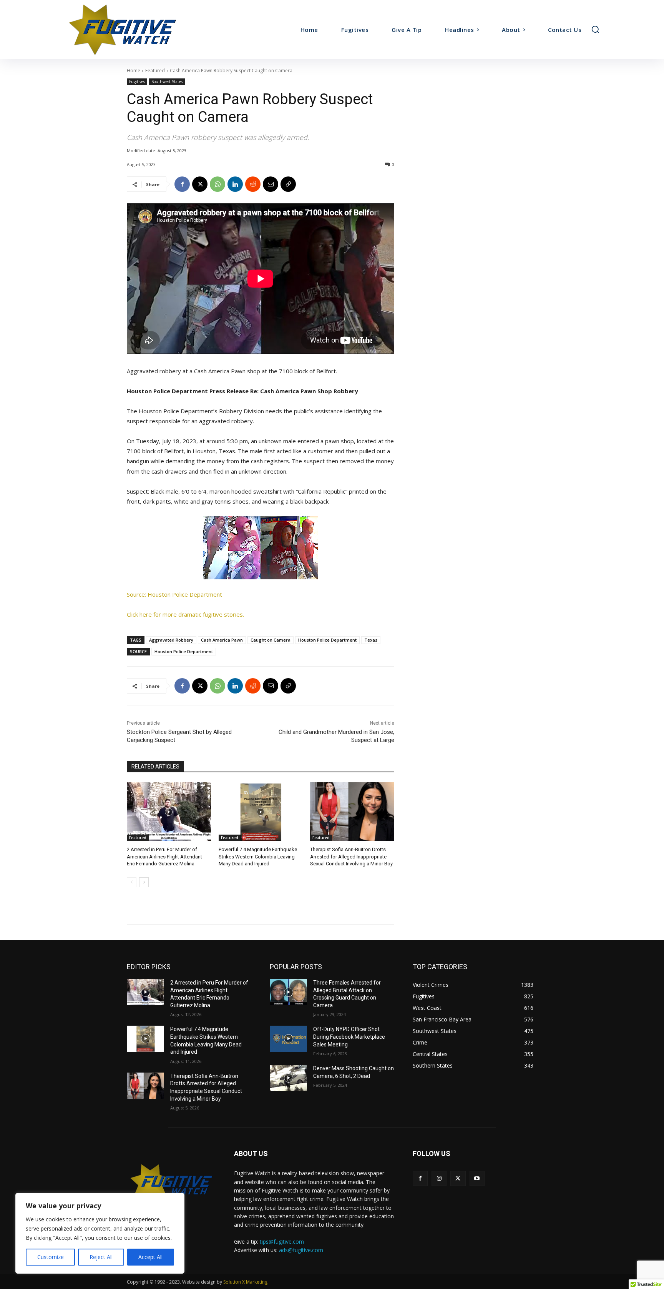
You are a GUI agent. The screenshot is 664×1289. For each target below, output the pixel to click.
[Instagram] (439, 1178)
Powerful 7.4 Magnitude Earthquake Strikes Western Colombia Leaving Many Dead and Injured (258, 856)
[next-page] (144, 882)
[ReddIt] (253, 184)
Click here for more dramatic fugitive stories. (185, 614)
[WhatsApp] (217, 184)
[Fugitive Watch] (131, 29)
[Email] (270, 184)
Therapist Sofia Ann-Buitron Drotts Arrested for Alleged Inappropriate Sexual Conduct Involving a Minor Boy (351, 856)
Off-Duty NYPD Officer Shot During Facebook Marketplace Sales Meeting (349, 1036)
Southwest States (167, 81)
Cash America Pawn (222, 640)
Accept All (150, 1257)
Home (133, 70)
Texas (370, 640)
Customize (50, 1257)
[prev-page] (131, 882)
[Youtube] (477, 1178)
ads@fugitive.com (301, 1250)
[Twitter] (457, 1178)
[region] (99, 1233)
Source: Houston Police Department (174, 594)
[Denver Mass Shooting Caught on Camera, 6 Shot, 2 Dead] (288, 1078)
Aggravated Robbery (171, 640)
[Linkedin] (235, 184)
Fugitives (137, 81)
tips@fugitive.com (282, 1241)
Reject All (101, 1257)
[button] (595, 29)
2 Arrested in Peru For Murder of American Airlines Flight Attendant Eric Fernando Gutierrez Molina (164, 856)
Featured (155, 70)
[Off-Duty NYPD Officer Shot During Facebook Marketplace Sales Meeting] (288, 1039)
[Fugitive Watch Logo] (171, 1183)
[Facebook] (182, 184)
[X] (200, 184)
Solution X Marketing (245, 1282)
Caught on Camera (270, 640)
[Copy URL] (288, 184)
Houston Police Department (327, 640)
